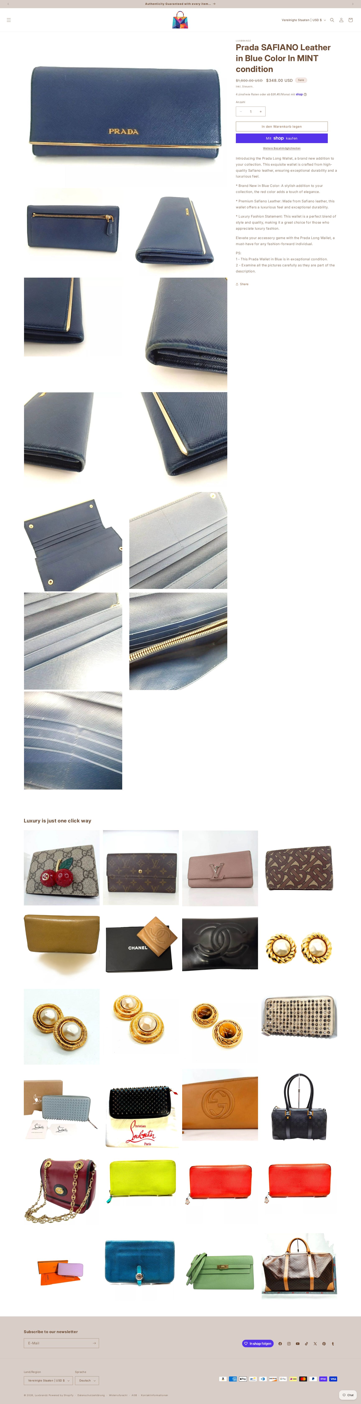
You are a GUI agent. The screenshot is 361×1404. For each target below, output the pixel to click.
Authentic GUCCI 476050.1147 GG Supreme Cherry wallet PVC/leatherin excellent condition (62, 868)
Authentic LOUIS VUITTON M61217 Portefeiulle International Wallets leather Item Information (141, 867)
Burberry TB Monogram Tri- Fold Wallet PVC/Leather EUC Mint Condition (299, 868)
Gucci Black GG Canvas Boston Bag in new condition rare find (299, 1107)
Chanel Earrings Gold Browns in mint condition (220, 1027)
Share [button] (244, 284)
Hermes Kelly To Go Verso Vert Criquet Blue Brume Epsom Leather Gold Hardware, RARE (220, 1271)
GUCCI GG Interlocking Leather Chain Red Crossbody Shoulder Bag (62, 1191)
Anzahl (240, 102)
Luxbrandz (41, 1395)
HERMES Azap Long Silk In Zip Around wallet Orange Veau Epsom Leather (220, 1189)
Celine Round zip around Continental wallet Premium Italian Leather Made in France (62, 947)
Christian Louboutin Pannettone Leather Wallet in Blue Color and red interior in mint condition (62, 1107)
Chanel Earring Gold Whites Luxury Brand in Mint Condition (299, 946)
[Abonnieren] (94, 1343)
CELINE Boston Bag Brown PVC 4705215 (299, 1266)
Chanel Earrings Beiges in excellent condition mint (62, 1027)
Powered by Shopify (61, 1395)
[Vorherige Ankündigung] (8, 4)
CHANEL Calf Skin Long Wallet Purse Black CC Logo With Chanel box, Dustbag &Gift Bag (220, 944)
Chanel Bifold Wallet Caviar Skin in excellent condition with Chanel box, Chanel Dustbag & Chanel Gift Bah (141, 948)
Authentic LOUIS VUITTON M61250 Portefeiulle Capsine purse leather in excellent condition (220, 868)
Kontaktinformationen (154, 1395)
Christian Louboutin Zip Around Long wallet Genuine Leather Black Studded (141, 1109)
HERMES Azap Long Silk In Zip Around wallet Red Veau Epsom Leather (299, 1183)
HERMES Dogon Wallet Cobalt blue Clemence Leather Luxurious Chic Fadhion (141, 1266)
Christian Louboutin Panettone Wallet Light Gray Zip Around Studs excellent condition (299, 1020)
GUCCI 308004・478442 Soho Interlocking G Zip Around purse (220, 1105)
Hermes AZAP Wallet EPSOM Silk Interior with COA (62, 1271)
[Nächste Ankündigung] (352, 4)
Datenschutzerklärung (91, 1395)
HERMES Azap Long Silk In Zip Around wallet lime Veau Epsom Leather (141, 1179)
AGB (134, 1395)
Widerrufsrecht (118, 1395)
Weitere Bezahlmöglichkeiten (282, 148)
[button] (8, 20)
